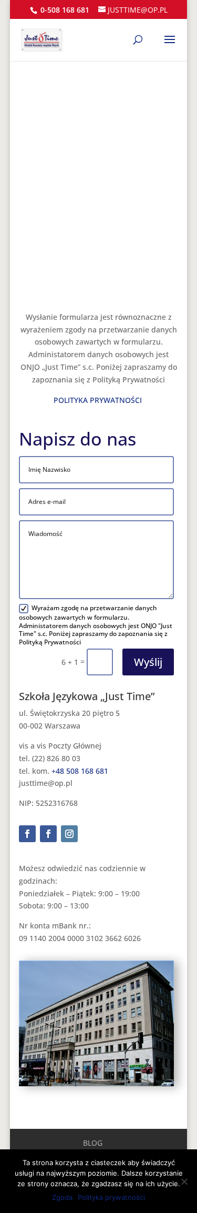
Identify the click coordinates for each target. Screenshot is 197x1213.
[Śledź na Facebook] (27, 833)
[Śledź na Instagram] (69, 833)
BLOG (92, 1143)
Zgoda (62, 1197)
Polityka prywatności (111, 1197)
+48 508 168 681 (79, 771)
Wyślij (148, 662)
